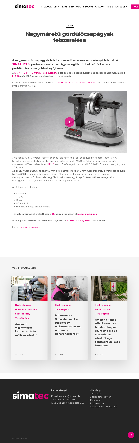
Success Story (22, 314)
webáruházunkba (87, 214)
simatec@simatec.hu (70, 396)
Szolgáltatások (93, 7)
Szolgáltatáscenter (100, 397)
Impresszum (97, 403)
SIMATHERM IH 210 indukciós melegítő (36, 73)
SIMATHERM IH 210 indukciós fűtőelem (74, 82)
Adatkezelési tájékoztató (103, 406)
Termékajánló (22, 318)
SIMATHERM (21, 64)
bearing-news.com (30, 227)
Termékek (95, 393)
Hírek (110, 7)
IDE (53, 214)
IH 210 (50, 164)
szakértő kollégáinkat (79, 220)
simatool (75, 7)
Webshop (95, 390)
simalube (26, 305)
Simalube (46, 7)
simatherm (60, 7)
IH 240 (16, 76)
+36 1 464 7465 (67, 399)
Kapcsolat (122, 7)
